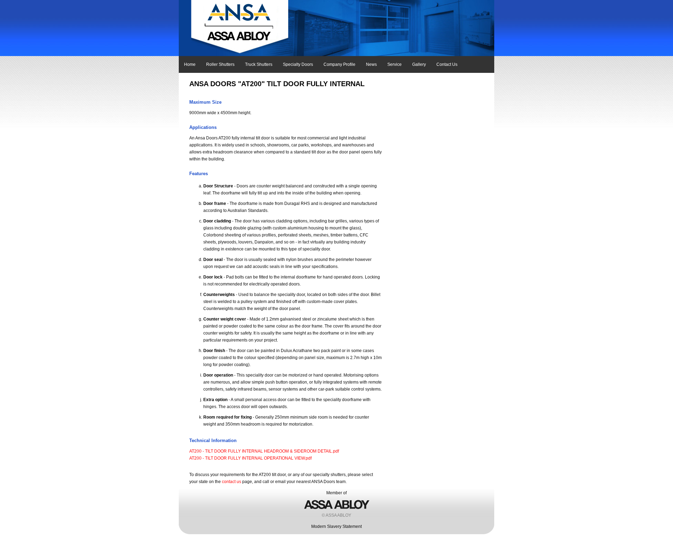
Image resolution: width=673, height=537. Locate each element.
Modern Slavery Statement (336, 526)
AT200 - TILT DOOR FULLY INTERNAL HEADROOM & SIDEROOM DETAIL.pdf (264, 451)
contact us (231, 481)
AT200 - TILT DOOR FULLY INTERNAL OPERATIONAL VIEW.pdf (250, 458)
